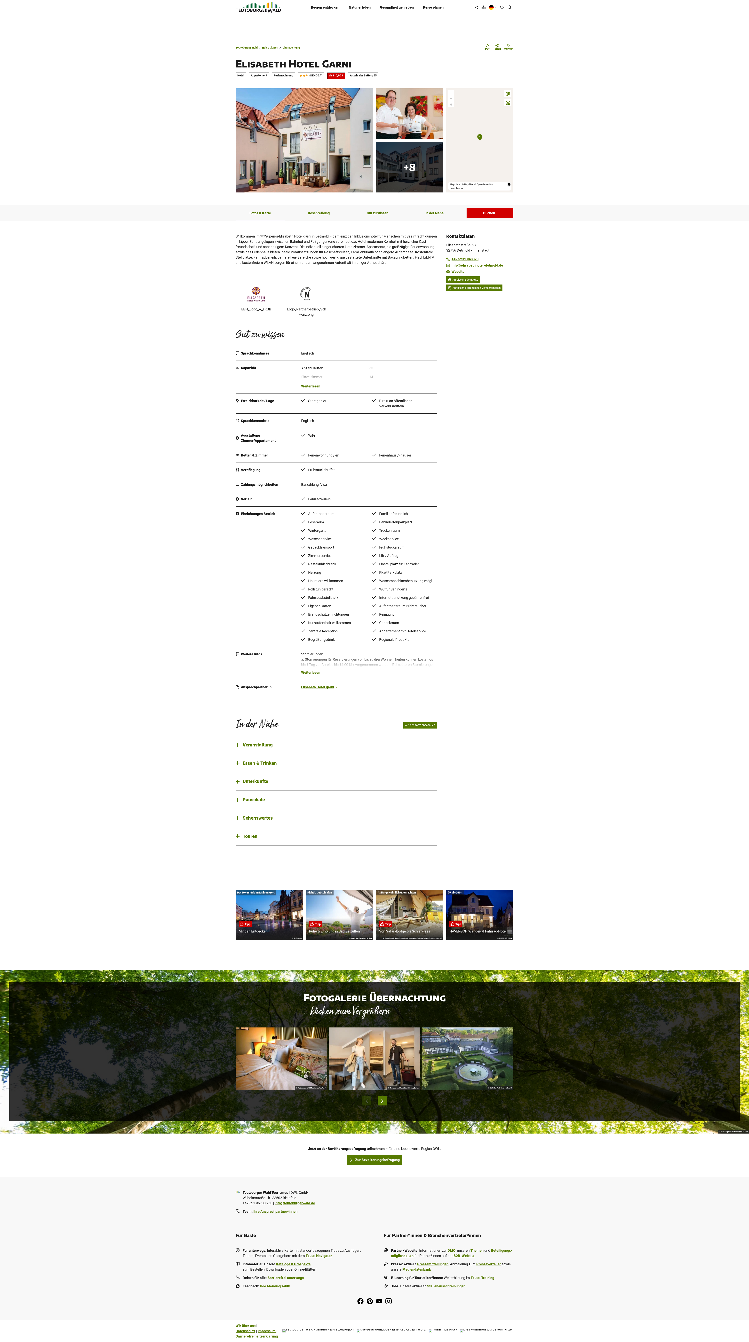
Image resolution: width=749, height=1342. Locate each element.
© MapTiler (468, 184)
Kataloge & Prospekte (293, 1264)
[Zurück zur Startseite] (258, 7)
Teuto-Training (482, 1278)
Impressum (267, 1331)
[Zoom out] (451, 99)
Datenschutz (245, 1331)
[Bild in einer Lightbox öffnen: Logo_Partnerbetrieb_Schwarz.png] (306, 294)
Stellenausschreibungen (446, 1286)
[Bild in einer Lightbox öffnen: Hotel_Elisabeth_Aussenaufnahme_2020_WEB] (304, 140)
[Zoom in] (451, 93)
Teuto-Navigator (319, 1256)
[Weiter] (382, 1100)
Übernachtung (291, 47)
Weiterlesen (310, 386)
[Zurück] (366, 1100)
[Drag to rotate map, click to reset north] (451, 104)
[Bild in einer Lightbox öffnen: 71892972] (409, 167)
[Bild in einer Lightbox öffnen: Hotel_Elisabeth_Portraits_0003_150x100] (409, 113)
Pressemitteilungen (432, 1264)
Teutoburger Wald (247, 47)
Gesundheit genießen (397, 7)
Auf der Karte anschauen (420, 725)
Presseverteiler (488, 1264)
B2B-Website (464, 1256)
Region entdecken (325, 7)
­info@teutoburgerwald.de (295, 1203)
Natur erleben (360, 7)
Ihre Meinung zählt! (275, 1286)
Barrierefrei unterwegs (285, 1278)
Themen (477, 1250)
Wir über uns (246, 1326)
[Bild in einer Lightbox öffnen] (281, 1058)
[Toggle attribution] (509, 184)
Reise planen (433, 7)
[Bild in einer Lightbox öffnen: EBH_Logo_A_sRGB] (256, 294)
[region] (479, 140)
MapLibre (455, 184)
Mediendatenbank (416, 1269)
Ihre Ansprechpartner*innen (275, 1211)
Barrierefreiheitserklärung (257, 1336)
